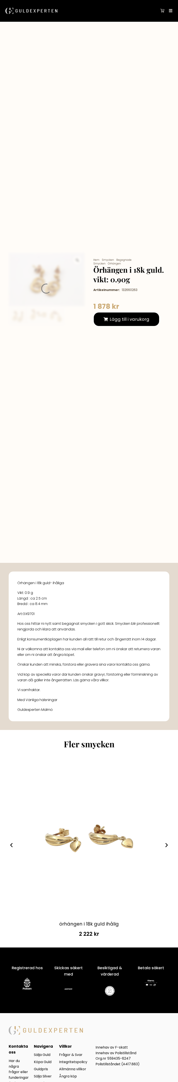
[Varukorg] (162, 11)
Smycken (108, 260)
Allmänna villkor (72, 1069)
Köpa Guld (42, 1062)
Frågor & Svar (70, 1055)
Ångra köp (68, 1076)
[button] (126, 319)
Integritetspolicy (73, 1062)
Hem (96, 260)
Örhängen (114, 263)
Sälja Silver (43, 1076)
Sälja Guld (42, 1055)
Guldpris (41, 1069)
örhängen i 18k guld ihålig (89, 924)
